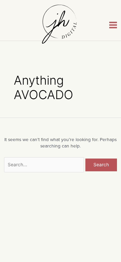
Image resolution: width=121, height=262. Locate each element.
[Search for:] (45, 164)
